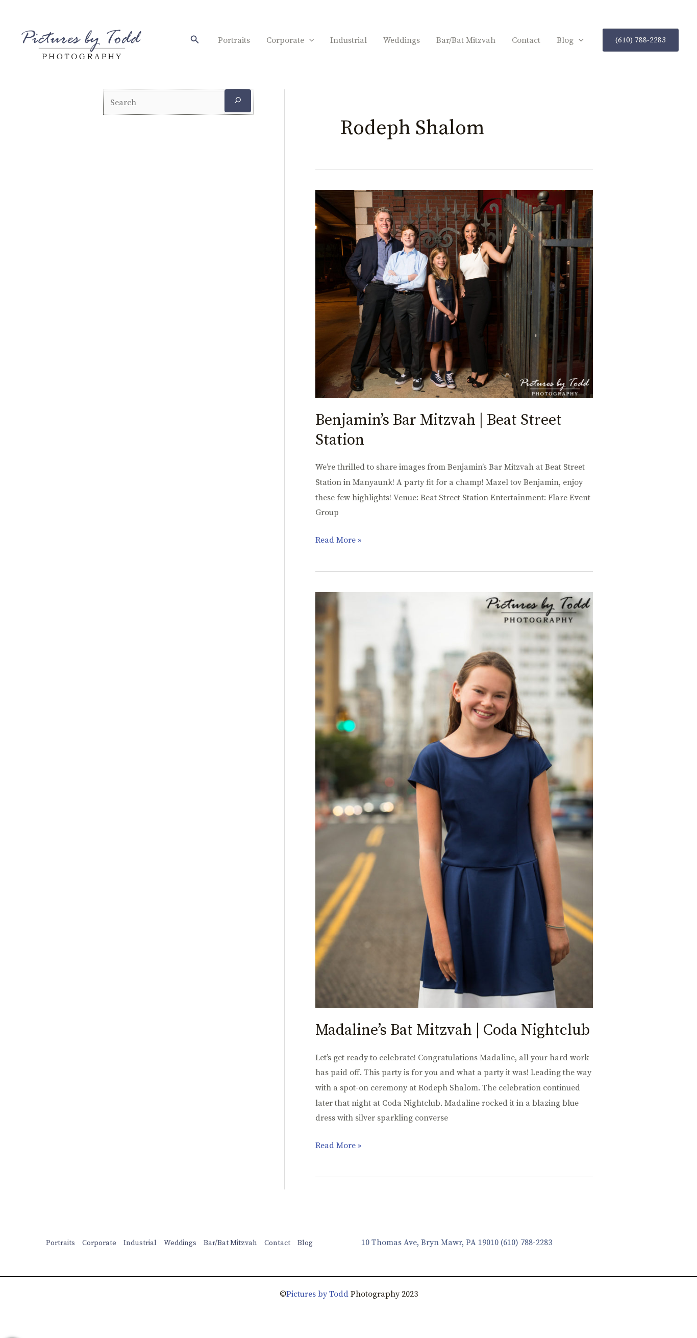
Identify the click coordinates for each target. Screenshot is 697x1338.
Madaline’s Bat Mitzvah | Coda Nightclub (452, 1030)
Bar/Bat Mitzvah (465, 40)
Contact (526, 40)
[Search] (238, 100)
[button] (195, 40)
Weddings (401, 40)
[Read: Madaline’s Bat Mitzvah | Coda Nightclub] (454, 799)
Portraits (234, 40)
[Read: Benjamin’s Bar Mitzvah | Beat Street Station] (454, 293)
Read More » (338, 539)
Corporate (285, 40)
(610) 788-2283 (526, 1242)
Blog (565, 40)
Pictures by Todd (317, 1294)
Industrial (348, 40)
